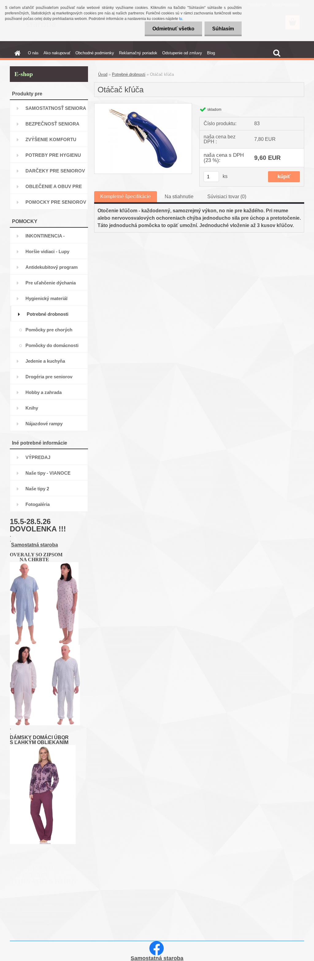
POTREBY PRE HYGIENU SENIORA (53, 157)
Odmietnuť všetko (173, 28)
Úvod (102, 74)
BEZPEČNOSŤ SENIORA (52, 123)
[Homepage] (16, 53)
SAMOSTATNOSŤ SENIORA (55, 108)
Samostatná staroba (34, 544)
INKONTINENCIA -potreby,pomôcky (45, 238)
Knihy (31, 408)
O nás (33, 53)
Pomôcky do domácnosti (51, 345)
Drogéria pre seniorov (48, 376)
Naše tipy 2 (37, 488)
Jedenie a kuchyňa (45, 361)
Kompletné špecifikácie (125, 196)
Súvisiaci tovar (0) (226, 196)
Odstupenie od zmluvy (182, 53)
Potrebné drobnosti (47, 314)
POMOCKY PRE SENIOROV (55, 202)
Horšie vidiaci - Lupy (47, 251)
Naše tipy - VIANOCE (48, 473)
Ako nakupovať (57, 53)
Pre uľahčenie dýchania (50, 282)
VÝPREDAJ (37, 457)
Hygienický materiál (46, 298)
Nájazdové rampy (44, 423)
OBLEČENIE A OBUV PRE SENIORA (53, 189)
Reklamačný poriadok (138, 53)
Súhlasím (223, 28)
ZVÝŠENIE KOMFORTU (50, 139)
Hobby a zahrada (43, 392)
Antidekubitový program (51, 267)
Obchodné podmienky (94, 53)
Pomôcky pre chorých (48, 329)
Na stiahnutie (179, 196)
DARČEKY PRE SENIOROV (55, 170)
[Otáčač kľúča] (143, 105)
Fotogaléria (37, 504)
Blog (211, 53)
